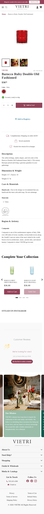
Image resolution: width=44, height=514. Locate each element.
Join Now (37, 1)
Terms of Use (32, 493)
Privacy (11, 493)
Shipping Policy (12, 500)
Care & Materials (10, 184)
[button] (6, 63)
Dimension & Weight (12, 170)
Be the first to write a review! (22, 362)
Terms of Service (11, 497)
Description (7, 154)
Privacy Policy (32, 500)
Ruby (4, 91)
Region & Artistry (10, 221)
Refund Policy (32, 497)
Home (4, 14)
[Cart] (40, 7)
